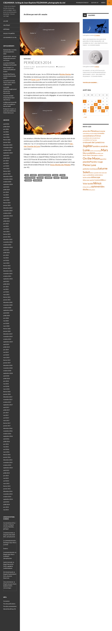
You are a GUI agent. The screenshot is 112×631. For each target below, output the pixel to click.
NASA (92, 153)
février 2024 (6, 202)
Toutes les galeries (90, 82)
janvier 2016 (6, 457)
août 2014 (6, 502)
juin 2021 (6, 286)
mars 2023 (6, 231)
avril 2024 (6, 197)
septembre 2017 (8, 405)
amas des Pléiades (90, 131)
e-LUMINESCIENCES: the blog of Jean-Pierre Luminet (9, 542)
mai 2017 (6, 415)
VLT (105, 180)
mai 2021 (6, 289)
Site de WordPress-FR (9, 609)
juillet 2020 (6, 315)
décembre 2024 (7, 176)
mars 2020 (6, 326)
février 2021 (6, 297)
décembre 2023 (7, 208)
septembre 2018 (8, 373)
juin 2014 (6, 507)
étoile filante (30, 177)
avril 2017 (6, 418)
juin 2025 (6, 160)
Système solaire (94, 175)
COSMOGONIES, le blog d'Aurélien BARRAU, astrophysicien (9, 535)
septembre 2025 (8, 153)
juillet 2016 (6, 441)
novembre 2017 (7, 399)
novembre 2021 (7, 273)
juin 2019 (6, 349)
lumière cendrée (100, 146)
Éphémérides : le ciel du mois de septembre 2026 (10, 52)
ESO (100, 142)
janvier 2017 (6, 426)
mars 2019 (6, 357)
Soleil (86, 172)
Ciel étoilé (6, 25)
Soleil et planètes (9, 33)
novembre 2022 (7, 242)
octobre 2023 (7, 213)
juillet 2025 (6, 158)
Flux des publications (9, 604)
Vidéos (103, 2)
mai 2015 (6, 478)
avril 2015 (6, 481)
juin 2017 (6, 412)
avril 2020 (6, 323)
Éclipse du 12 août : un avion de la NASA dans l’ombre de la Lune (9, 111)
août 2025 (6, 155)
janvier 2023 (6, 237)
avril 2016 (6, 449)
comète (33, 175)
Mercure (86, 153)
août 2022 (6, 250)
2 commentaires (96, 76)
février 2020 (6, 328)
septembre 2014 (8, 499)
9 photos (96, 66)
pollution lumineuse (90, 169)
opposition (103, 159)
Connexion (6, 601)
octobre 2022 (7, 244)
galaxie (40, 177)
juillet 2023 (6, 221)
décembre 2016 (7, 428)
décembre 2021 (7, 271)
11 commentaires (94, 45)
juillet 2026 (6, 126)
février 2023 (6, 234)
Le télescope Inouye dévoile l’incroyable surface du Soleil (10, 104)
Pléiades (28, 180)
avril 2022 (6, 260)
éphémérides (97, 186)
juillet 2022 (6, 252)
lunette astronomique (95, 150)
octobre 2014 (7, 496)
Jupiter (88, 146)
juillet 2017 (6, 410)
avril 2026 (6, 134)
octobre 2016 (7, 433)
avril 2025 (6, 166)
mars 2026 (6, 137)
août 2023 (6, 218)
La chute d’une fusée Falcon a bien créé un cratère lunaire (9, 82)
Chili (97, 133)
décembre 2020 (7, 302)
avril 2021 (6, 292)
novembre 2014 (7, 494)
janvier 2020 (6, 331)
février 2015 (6, 486)
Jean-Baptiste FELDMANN (46, 67)
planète (86, 161)
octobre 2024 (7, 181)
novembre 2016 (7, 431)
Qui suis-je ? (94, 2)
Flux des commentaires (9, 606)
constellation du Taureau (90, 140)
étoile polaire (91, 189)
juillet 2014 (6, 504)
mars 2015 (6, 483)
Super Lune (35, 79)
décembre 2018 (7, 365)
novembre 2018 (7, 368)
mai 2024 (6, 195)
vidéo (101, 180)
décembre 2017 (7, 397)
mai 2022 (6, 258)
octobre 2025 (7, 150)
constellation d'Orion (92, 135)
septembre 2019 (8, 342)
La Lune (5, 21)
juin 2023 (6, 223)
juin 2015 (6, 475)
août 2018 (6, 376)
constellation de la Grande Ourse (91, 138)
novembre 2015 (7, 462)
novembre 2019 (7, 336)
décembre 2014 (7, 491)
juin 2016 (6, 444)
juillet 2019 (6, 347)
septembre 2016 (8, 436)
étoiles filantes (65, 74)
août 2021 (6, 281)
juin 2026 (6, 129)
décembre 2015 (7, 460)
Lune (86, 150)
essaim (55, 175)
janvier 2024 (6, 205)
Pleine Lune (37, 180)
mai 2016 (6, 447)
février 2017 (6, 423)
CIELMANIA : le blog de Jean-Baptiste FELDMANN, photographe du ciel (34, 2)
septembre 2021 (8, 279)
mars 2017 (6, 420)
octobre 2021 (7, 276)
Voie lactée (88, 183)
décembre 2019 (7, 334)
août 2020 (6, 313)
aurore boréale (92, 133)
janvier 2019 (6, 363)
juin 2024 (6, 192)
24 (85, 111)
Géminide (49, 177)
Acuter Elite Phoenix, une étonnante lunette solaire (9, 76)
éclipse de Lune (87, 187)
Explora (5, 548)
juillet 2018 (6, 378)
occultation (100, 155)
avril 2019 (6, 355)
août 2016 (6, 439)
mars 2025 (6, 168)
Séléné (101, 175)
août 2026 (6, 124)
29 (103, 111)
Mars (104, 150)
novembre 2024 (7, 179)
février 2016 (6, 454)
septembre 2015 (8, 468)
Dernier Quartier (44, 175)
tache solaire (87, 177)
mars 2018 (6, 389)
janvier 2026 (6, 142)
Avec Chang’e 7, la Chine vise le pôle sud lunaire (9, 69)
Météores (27, 59)
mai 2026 (6, 132)
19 (92, 108)
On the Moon (91, 158)
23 (107, 108)
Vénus (97, 183)
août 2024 (6, 187)
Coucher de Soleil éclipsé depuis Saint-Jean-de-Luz (9, 97)
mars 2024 (6, 200)
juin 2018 (6, 381)
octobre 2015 (7, 465)
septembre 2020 (8, 310)
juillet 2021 (6, 284)
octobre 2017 (7, 402)
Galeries (91, 15)
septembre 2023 (8, 216)
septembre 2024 (8, 184)
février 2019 (6, 360)
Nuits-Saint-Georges (90, 155)
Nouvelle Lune (99, 153)
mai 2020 (6, 321)
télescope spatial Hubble (91, 180)
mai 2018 (6, 384)
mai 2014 (6, 510)
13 (96, 104)
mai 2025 (6, 163)
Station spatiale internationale (98, 173)
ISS (103, 142)
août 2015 (6, 470)
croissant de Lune (91, 142)
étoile (63, 175)
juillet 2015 (6, 473)
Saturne (103, 168)
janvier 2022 (6, 268)
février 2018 (6, 391)
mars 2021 (6, 294)
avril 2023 (6, 229)
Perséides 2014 (37, 62)
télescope (95, 177)
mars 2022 (6, 263)
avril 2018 (6, 386)
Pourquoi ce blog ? (82, 2)
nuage (57, 177)
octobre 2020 (7, 307)
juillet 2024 (6, 189)
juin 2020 (6, 318)
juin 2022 (6, 255)
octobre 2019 (7, 339)
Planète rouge (96, 162)
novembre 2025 (7, 147)
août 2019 (6, 344)
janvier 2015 (6, 489)
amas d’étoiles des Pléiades (60, 165)
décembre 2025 (7, 145)
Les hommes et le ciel (10, 37)
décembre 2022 (7, 239)
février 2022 (6, 265)
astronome (101, 131)
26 (92, 111)
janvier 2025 (6, 174)
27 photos (97, 35)
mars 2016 (6, 452)
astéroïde (85, 133)
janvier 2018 (6, 394)
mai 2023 (6, 226)
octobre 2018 (7, 370)
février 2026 (6, 140)
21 (99, 108)
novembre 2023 (7, 210)
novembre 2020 (7, 305)
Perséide (64, 177)
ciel (27, 175)
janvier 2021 (6, 300)
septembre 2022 (8, 247)
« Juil (85, 117)
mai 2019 (6, 352)
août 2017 (6, 407)
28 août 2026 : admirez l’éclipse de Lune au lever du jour (9, 58)
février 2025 (6, 171)
